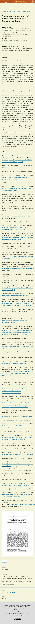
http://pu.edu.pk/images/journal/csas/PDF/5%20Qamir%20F (18, 268)
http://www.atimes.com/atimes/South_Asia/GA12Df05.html (18, 454)
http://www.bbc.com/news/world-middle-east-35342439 (17, 416)
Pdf (5, 561)
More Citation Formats (8, 584)
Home (3, 11)
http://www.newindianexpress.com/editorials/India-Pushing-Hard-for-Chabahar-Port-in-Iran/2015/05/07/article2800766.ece (16, 391)
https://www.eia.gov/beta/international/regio (22, 504)
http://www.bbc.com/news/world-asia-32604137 (15, 363)
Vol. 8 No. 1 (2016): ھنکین (19, 11)
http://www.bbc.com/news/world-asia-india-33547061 (16, 295)
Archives (9, 11)
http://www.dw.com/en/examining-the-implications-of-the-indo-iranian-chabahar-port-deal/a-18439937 (17, 373)
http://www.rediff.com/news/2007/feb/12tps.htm (15, 485)
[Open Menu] (1, 1)
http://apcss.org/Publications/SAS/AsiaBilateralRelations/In (18, 216)
